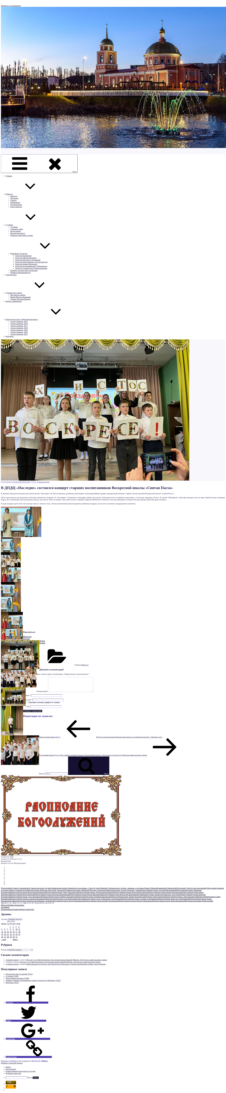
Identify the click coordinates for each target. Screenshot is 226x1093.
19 (2, 934)
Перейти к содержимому (11, 6)
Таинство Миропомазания (25, 258)
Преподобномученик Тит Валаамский (174, 899)
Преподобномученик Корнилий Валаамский (121, 894)
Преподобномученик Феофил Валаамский (102, 901)
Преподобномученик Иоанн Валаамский (165, 892)
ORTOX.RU (36, 1061)
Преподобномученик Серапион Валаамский (28, 899)
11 (19, 929)
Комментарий (42, 691)
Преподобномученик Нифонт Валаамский (59, 897)
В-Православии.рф (13, 1073)
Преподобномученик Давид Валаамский (61, 892)
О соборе (9, 225)
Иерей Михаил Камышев (20, 297)
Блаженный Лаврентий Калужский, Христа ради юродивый (181, 888)
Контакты (10, 336)
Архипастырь (11, 275)
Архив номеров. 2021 (19, 334)
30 (14, 937)
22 (11, 934)
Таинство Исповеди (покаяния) (27, 260)
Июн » (15, 939)
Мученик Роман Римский (155, 897)
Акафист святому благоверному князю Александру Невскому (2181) (33, 980)
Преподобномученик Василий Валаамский (28, 892)
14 (8, 932)
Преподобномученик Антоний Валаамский (158, 890)
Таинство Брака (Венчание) (26, 264)
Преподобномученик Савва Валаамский (181, 897)
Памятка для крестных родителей (23, 271)
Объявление (15, 203)
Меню (75, 172)
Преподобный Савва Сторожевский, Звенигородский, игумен (26, 888)
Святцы (13, 200)
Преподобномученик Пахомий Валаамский (94, 897)
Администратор (43, 482)
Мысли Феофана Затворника (12, 905)
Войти (44, 1061)
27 (5, 937)
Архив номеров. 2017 (19, 326)
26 (2, 937)
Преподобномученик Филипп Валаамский (136, 901)
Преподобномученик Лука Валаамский (26, 897)
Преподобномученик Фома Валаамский (169, 901)
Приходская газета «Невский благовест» (22, 319)
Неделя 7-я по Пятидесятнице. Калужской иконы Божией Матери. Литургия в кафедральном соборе (66, 960)
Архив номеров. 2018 (19, 328)
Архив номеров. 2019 (19, 330)
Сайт (28, 706)
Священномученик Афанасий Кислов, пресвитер (85, 890)
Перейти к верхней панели (12, 1063)
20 (5, 934)
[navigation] (113, 1072)
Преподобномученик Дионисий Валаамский (96, 892)
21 (8, 934)
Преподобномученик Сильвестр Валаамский (140, 899)
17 (16, 932)
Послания (14, 198)
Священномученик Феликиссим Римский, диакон (31, 901)
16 (14, 932)
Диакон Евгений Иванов (20, 299)
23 (14, 934)
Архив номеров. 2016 (19, 324)
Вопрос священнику (14, 301)
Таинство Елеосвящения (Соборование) (31, 266)
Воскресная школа (17, 233)
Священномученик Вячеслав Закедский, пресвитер (44, 890)
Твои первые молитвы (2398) (17, 978)
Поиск (30, 1078)
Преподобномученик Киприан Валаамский (52, 894)
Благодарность (16, 207)
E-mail (29, 700)
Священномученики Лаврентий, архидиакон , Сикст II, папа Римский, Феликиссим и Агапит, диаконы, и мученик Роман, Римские (104, 888)
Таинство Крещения (23, 256)
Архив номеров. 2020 (19, 332)
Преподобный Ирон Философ (23, 894)
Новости (9, 194)
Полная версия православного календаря (17, 909)
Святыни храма (16, 229)
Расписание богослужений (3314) (19, 974)
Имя (28, 695)
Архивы (4, 919)
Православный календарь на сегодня (20, 1071)
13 (5, 932)
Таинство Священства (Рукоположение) (31, 268)
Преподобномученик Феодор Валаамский (68, 901)
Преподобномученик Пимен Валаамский (128, 897)
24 (16, 934)
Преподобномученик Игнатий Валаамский (131, 892)
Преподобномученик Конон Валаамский (86, 894)
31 (16, 937)
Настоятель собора (17, 295)
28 (8, 937)
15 (11, 932)
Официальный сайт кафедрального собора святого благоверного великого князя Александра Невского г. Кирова (46, 151)
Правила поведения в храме (21, 235)
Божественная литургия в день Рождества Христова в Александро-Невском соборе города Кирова (66, 964)
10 (16, 929)
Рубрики (4, 950)
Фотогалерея (15, 231)
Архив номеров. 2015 (19, 322)
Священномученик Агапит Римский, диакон (123, 890)
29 (11, 937)
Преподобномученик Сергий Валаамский (63, 899)
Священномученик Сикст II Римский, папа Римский (101, 899)
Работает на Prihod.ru (9, 1061)
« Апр (3, 939)
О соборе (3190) (12, 976)
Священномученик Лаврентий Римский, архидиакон (160, 894)
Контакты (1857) (12, 983)
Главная (9, 176)
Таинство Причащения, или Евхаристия (31, 262)
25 (19, 934)
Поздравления (16, 205)
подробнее (5, 907)
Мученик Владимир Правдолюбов (199, 901)
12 (2, 932)
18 (19, 932)
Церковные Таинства (18, 254)
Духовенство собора (14, 293)
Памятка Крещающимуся (20, 273)
